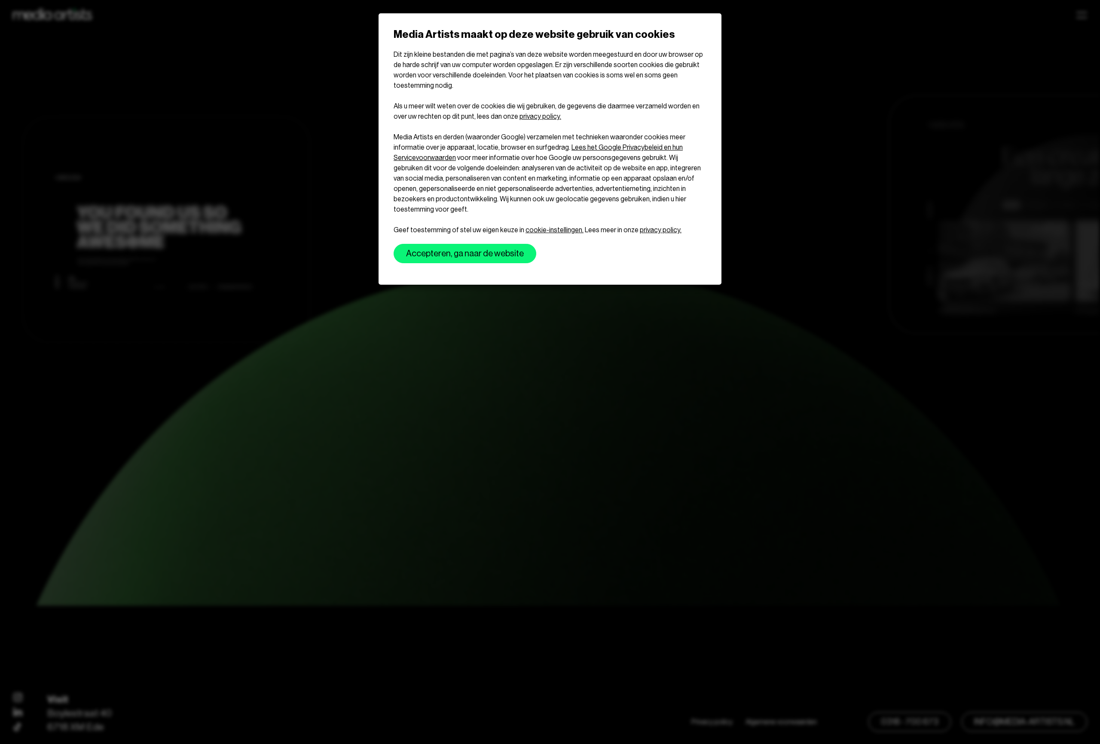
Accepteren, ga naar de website (465, 253)
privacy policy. (540, 116)
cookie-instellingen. (555, 230)
